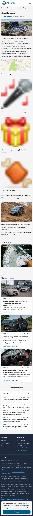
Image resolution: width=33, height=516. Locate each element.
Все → (28, 393)
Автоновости (7, 346)
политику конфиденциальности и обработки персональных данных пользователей (14, 499)
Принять (16, 512)
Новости (3, 440)
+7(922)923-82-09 (22, 450)
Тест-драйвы (5, 443)
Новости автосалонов (7, 446)
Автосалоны (6, 272)
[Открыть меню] (30, 3)
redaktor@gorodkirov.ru (23, 448)
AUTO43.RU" (14, 460)
